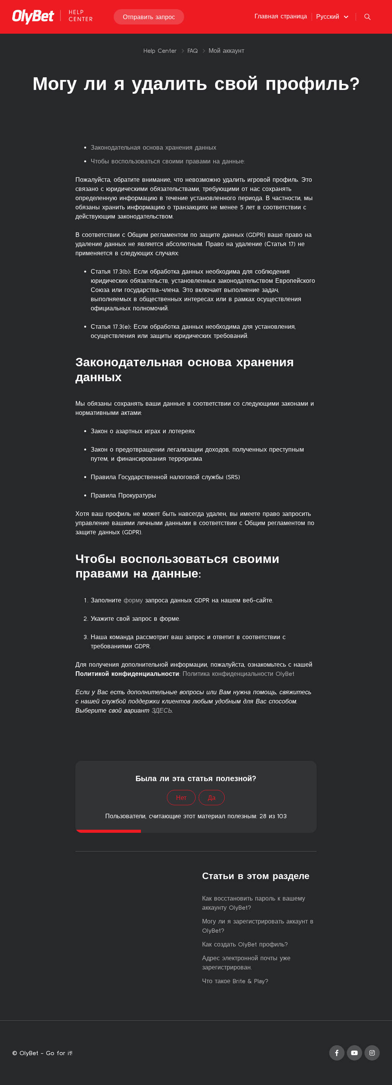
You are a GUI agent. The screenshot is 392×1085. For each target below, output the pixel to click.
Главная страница (281, 16)
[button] (333, 16)
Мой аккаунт (226, 50)
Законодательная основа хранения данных (153, 147)
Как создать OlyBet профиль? (245, 944)
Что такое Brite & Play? (235, 980)
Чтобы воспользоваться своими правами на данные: (168, 161)
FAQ (193, 50)
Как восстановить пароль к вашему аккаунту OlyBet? (253, 903)
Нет (181, 797)
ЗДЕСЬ (162, 710)
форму (133, 600)
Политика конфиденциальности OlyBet (238, 673)
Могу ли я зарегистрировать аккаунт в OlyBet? (258, 926)
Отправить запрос (149, 16)
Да (212, 797)
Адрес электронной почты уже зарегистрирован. (246, 962)
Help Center (160, 50)
